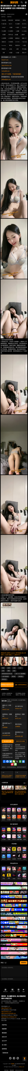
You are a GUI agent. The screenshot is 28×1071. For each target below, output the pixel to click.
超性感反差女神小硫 (7, 673)
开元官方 (24, 27)
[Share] (4, 761)
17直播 (10, 27)
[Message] (15, 764)
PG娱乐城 (3, 24)
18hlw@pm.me (6, 79)
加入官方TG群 (7, 741)
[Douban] (20, 761)
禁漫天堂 (17, 45)
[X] (17, 761)
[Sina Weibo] (12, 764)
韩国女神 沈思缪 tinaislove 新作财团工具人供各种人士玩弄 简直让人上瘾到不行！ (13, 654)
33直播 (3, 34)
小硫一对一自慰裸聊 (20, 673)
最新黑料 (9, 16)
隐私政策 (12, 1070)
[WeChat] (13, 761)
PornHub (4, 45)
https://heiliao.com (7, 65)
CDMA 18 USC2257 (19, 1070)
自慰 (3, 670)
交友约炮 (4, 20)
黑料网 (13, 676)
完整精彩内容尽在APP (7, 684)
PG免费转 (10, 31)
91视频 (10, 52)
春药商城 (17, 20)
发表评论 (23, 962)
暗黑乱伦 (17, 38)
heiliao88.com (5, 71)
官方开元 (24, 24)
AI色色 (10, 49)
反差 (14, 670)
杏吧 (4, 52)
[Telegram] (10, 761)
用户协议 (6, 1070)
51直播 (17, 31)
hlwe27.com (5, 60)
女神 (9, 668)
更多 (24, 783)
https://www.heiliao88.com (8, 1013)
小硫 (14, 668)
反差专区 (3, 16)
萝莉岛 (10, 45)
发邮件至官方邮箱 (20, 741)
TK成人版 (24, 42)
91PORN (17, 42)
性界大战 (10, 34)
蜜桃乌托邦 (24, 34)
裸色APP (24, 52)
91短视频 (10, 42)
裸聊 (9, 670)
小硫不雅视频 (5, 676)
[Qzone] (23, 761)
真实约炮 (10, 20)
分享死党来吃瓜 (22, 684)
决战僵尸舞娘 (17, 34)
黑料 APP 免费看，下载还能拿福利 (11, 74)
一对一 (20, 668)
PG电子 (4, 27)
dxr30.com (5, 718)
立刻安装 (4, 727)
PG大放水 (24, 31)
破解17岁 (24, 38)
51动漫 (17, 52)
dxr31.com (18, 718)
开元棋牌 (17, 24)
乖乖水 (24, 20)
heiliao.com (18, 708)
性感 (3, 668)
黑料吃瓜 (4, 679)
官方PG (10, 24)
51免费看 (10, 38)
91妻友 (24, 45)
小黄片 (17, 49)
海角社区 (4, 42)
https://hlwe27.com (6, 1008)
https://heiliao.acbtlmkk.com (8, 1017)
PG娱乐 (17, 27)
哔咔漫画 (24, 49)
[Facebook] (7, 761)
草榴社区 (4, 49)
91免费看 (3, 38)
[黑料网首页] (14, 2)
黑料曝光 (21, 676)
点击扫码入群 (19, 736)
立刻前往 (17, 726)
